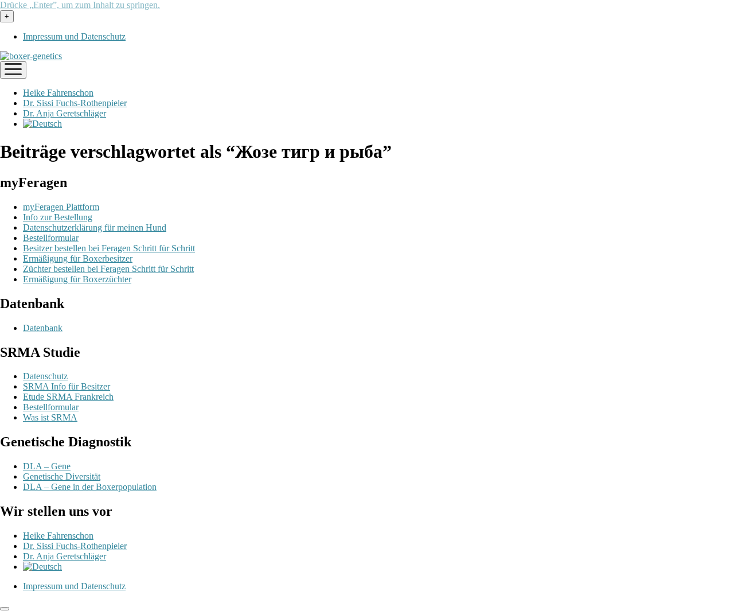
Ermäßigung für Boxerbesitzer (77, 258)
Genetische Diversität (61, 476)
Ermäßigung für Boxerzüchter (77, 279)
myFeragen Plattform (61, 207)
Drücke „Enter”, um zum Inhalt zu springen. (80, 5)
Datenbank (43, 328)
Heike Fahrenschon (58, 93)
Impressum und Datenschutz (74, 36)
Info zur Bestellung (57, 217)
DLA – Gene (47, 466)
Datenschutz (45, 376)
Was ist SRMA (50, 417)
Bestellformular (51, 238)
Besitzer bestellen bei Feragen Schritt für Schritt (109, 248)
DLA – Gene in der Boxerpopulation (90, 487)
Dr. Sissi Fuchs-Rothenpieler (75, 103)
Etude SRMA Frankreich (68, 397)
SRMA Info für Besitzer (66, 386)
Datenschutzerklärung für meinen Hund (94, 227)
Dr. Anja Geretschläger (64, 113)
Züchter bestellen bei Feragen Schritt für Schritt (108, 269)
